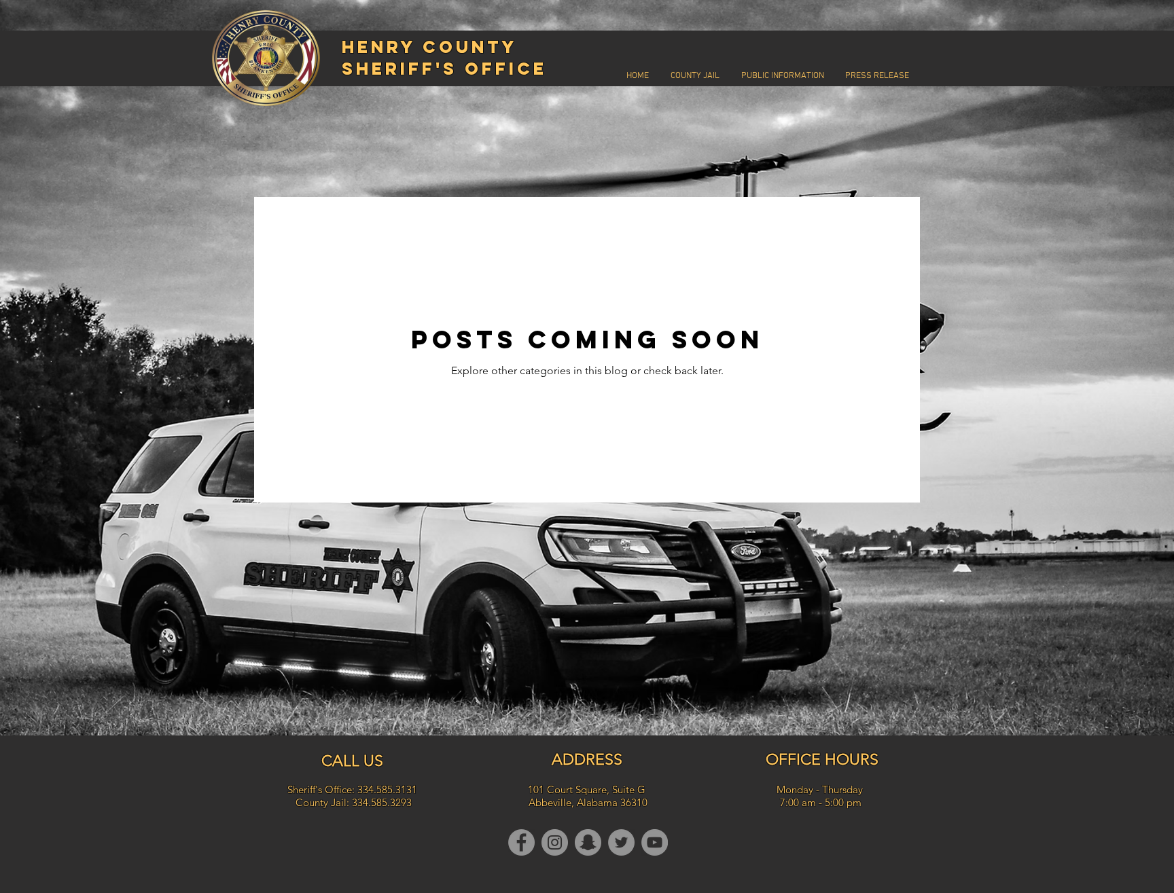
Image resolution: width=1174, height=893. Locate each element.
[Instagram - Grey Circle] (554, 842)
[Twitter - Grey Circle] (621, 842)
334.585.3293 (382, 802)
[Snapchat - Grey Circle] (588, 842)
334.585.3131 (387, 789)
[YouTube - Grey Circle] (654, 842)
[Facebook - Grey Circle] (521, 842)
